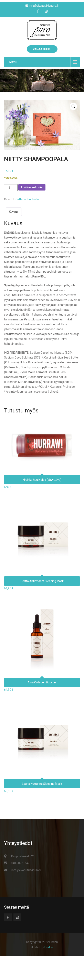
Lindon (48, 947)
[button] (73, 106)
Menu (13, 62)
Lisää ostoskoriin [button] (42, 442)
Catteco (20, 199)
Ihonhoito (33, 199)
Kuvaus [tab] (13, 211)
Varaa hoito (42, 49)
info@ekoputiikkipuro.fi (26, 870)
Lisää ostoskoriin (32, 187)
